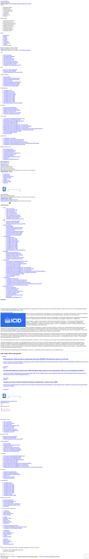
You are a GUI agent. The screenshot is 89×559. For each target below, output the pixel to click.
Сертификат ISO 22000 (8, 486)
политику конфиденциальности (52, 556)
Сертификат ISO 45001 (8, 490)
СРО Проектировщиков (9, 56)
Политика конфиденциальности (11, 525)
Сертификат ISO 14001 (8, 485)
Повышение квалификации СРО (11, 425)
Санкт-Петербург (5, 1)
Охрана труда (6, 475)
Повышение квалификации (9, 107)
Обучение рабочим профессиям (10, 108)
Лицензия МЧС (7, 77)
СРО (4, 207)
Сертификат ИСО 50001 (9, 99)
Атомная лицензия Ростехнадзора (11, 79)
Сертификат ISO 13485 (8, 492)
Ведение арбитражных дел (9, 150)
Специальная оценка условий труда (11, 152)
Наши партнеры (7, 177)
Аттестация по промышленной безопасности (14, 118)
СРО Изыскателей (7, 57)
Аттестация (6, 259)
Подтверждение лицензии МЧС (10, 85)
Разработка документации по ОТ (11, 159)
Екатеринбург (28, 3)
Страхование (6, 277)
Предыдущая (4, 312)
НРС (4, 220)
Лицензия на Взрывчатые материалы (12, 81)
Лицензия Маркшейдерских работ (11, 83)
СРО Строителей (7, 55)
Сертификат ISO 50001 (8, 491)
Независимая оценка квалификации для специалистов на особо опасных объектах (22, 128)
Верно (10, 171)
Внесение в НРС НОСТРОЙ (10, 69)
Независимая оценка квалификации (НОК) (13, 121)
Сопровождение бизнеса (9, 151)
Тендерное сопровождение (9, 154)
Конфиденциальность (8, 544)
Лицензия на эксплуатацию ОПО (11, 84)
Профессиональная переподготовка (11, 110)
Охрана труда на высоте (9, 476)
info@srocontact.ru (26, 50)
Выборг (5, 36)
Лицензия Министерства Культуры (11, 78)
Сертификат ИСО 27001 (9, 96)
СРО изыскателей (7, 424)
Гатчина (5, 37)
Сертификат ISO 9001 (8, 484)
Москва (19, 3)
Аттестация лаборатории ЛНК (10, 122)
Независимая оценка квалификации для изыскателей (16, 127)
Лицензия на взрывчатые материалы (12, 448)
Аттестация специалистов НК (10, 123)
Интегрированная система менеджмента (13, 102)
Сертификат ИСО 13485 (9, 101)
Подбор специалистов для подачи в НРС (13, 72)
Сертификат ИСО (7, 90)
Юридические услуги (8, 286)
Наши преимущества (8, 176)
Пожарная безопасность (9, 478)
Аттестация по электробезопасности (12, 119)
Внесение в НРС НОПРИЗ (9, 71)
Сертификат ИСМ (7, 494)
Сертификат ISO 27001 (8, 487)
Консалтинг (6, 157)
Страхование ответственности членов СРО (13, 140)
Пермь (23, 3)
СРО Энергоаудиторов (8, 58)
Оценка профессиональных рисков (11, 156)
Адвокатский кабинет (8, 155)
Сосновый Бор (6, 42)
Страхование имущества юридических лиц (13, 139)
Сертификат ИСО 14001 (9, 92)
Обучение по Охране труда (9, 111)
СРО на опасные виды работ (10, 61)
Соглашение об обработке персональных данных (15, 526)
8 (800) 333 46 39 (4, 165)
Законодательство (7, 521)
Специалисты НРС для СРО (10, 63)
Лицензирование (7, 225)
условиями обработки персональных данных (27, 556)
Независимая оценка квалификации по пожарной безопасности (18, 129)
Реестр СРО (6, 523)
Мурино (5, 40)
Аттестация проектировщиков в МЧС (12, 131)
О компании (6, 174)
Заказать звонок (4, 205)
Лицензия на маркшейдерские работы (12, 449)
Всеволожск (6, 35)
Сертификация (6, 236)
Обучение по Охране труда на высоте (12, 112)
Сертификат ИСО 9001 (8, 91)
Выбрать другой (4, 171)
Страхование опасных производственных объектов (15, 141)
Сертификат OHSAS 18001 (9, 94)
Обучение (5, 251)
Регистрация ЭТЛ (7, 133)
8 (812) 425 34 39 (4, 164)
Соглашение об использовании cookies (12, 528)
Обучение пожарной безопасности (11, 113)
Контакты (5, 182)
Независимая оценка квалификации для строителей (15, 124)
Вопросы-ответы (7, 181)
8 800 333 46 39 (4, 49)
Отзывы (5, 179)
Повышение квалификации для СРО (12, 65)
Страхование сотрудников (9, 138)
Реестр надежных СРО (8, 60)
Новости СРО (6, 180)
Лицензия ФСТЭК (7, 80)
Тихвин (5, 44)
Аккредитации (6, 175)
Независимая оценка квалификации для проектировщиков (17, 126)
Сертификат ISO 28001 (8, 489)
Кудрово (5, 39)
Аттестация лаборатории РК (10, 132)
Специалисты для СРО (8, 431)
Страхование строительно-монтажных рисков (14, 144)
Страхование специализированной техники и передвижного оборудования (21, 143)
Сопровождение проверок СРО (10, 62)
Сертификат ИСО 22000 (9, 95)
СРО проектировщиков (8, 423)
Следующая (10, 312)
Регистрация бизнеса (8, 149)
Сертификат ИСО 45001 (9, 100)
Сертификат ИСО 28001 (9, 97)
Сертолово (5, 41)
